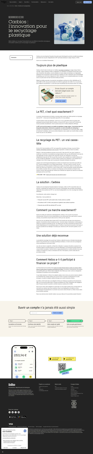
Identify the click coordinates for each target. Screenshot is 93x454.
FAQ (55, 386)
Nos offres (26, 2)
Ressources (43, 2)
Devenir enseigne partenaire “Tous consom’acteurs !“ (77, 394)
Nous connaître (13, 2)
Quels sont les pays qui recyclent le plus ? (56, 174)
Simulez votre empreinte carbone (60, 389)
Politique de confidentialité (22, 426)
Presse (72, 386)
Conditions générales (12, 426)
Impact (20, 2)
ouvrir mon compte (60, 101)
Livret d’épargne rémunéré (43, 390)
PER (39, 387)
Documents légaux (31, 426)
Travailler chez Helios (74, 387)
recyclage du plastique (64, 70)
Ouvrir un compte (57, 312)
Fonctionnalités (34, 2)
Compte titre (41, 389)
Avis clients (50, 2)
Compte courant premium (43, 386)
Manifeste (72, 389)
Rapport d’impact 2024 (75, 395)
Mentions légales (39, 426)
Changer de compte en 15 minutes (61, 387)
